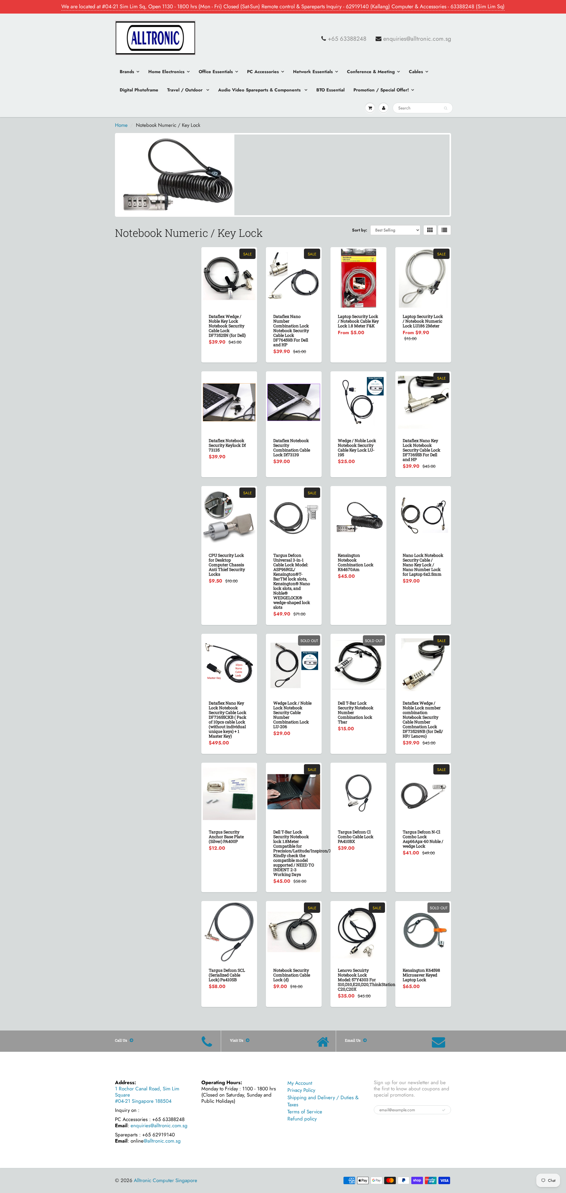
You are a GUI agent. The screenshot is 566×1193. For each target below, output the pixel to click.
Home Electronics (166, 71)
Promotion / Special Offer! (381, 90)
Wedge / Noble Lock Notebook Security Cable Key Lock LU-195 (357, 447)
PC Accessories (263, 71)
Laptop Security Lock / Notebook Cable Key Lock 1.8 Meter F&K (358, 321)
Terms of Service (304, 1111)
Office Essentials (216, 71)
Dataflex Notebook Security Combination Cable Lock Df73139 (291, 447)
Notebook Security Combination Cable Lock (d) (291, 974)
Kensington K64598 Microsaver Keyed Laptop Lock (421, 974)
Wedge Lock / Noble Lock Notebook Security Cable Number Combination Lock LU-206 (292, 714)
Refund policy (302, 1118)
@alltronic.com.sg (162, 1140)
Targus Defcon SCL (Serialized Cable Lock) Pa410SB (227, 974)
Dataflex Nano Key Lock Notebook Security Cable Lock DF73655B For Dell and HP (421, 450)
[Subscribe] (444, 1110)
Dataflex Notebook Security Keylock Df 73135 (227, 445)
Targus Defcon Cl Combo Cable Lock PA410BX (356, 836)
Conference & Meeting (371, 71)
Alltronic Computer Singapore (165, 1180)
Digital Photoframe (139, 90)
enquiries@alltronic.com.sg (417, 39)
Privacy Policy (301, 1090)
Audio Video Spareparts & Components (260, 90)
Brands (127, 71)
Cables (416, 71)
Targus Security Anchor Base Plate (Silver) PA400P (226, 836)
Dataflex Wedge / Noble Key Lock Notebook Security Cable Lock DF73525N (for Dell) (227, 326)
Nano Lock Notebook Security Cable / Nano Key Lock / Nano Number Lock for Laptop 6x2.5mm (423, 564)
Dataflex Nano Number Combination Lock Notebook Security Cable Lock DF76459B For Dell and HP (291, 330)
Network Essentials (313, 71)
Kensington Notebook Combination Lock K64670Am (356, 562)
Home (121, 125)
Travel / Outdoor (185, 90)
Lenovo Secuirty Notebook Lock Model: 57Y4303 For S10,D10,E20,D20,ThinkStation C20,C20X (366, 979)
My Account (299, 1083)
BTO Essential (330, 90)
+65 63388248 (347, 39)
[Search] (445, 108)
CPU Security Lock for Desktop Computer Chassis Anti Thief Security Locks (227, 564)
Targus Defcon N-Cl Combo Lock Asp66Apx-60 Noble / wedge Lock (423, 839)
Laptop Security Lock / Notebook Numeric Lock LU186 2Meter (423, 321)
